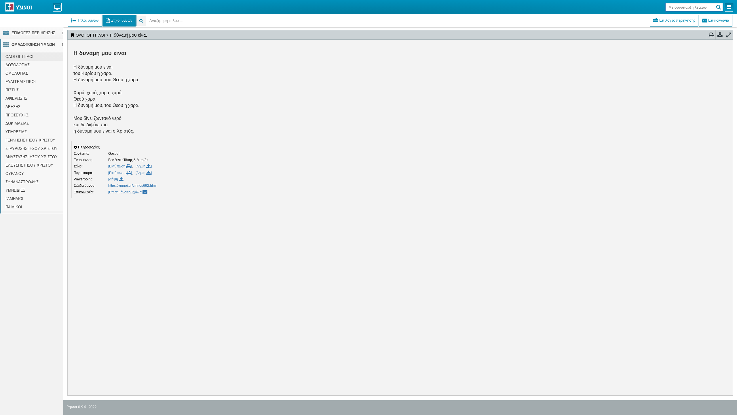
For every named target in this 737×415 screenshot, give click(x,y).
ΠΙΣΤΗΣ (12, 90)
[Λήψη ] (144, 166)
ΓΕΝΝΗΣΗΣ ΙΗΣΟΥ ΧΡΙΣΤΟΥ (30, 140)
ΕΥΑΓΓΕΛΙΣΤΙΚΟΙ (20, 82)
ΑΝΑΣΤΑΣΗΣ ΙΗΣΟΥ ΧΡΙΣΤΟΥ (31, 157)
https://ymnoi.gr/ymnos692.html (132, 186)
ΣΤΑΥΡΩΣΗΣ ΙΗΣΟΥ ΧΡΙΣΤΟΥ (31, 148)
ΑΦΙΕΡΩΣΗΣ (16, 98)
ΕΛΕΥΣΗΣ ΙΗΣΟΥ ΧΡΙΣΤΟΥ (29, 165)
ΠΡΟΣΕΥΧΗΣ (17, 115)
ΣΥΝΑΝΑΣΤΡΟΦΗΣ (22, 182)
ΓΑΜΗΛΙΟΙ (14, 199)
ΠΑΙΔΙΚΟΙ (13, 207)
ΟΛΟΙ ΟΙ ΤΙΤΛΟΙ (19, 56)
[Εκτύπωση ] (120, 166)
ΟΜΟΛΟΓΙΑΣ (16, 73)
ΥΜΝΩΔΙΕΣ (15, 190)
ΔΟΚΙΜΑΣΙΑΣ (17, 123)
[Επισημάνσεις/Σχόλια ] (128, 192)
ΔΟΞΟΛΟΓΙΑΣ (17, 65)
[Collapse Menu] (729, 7)
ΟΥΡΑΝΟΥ (14, 173)
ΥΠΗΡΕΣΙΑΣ (16, 132)
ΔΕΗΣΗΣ (12, 107)
